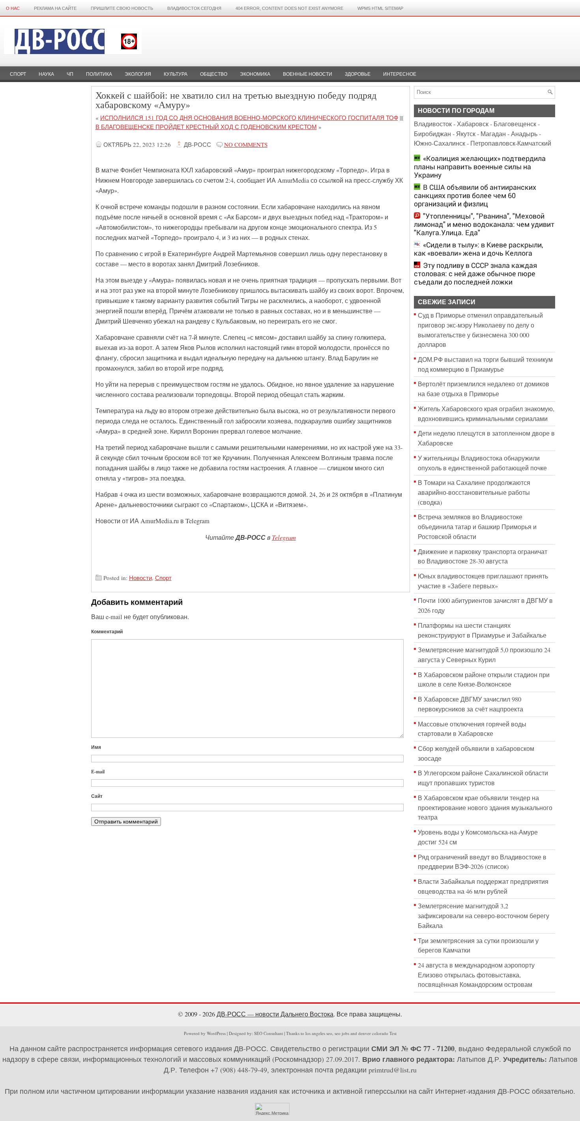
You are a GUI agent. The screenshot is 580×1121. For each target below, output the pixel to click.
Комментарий (107, 631)
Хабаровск (472, 124)
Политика (99, 74)
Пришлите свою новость (122, 8)
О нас (13, 8)
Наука (46, 74)
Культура (175, 74)
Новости (140, 578)
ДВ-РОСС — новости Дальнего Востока (275, 1014)
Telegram (284, 537)
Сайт (97, 796)
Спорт (18, 74)
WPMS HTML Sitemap (380, 8)
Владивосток (433, 124)
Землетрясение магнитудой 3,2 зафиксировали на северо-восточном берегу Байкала (483, 916)
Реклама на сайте (55, 8)
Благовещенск (515, 124)
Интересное (399, 74)
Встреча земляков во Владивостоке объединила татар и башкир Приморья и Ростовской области (477, 527)
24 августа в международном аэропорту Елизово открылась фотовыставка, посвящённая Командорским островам (476, 975)
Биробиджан (432, 133)
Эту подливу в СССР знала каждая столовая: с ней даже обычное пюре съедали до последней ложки (475, 273)
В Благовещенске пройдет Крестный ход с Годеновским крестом (206, 127)
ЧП (70, 74)
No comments (246, 144)
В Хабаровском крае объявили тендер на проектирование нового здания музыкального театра (485, 807)
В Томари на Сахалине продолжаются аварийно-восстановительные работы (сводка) (474, 492)
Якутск (465, 133)
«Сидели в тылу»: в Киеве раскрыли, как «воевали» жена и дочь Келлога (478, 249)
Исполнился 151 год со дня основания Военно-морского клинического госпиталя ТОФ (249, 118)
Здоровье (357, 74)
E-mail (98, 771)
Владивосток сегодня (194, 8)
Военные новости (307, 74)
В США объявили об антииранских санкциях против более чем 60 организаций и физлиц (475, 195)
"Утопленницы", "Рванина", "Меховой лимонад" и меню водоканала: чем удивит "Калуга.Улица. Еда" (484, 224)
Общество (213, 74)
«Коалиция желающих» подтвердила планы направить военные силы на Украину (480, 166)
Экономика (255, 74)
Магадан (493, 133)
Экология (138, 74)
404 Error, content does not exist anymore (289, 8)
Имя (96, 747)
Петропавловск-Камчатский (510, 143)
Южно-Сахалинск (439, 143)
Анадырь (524, 133)
